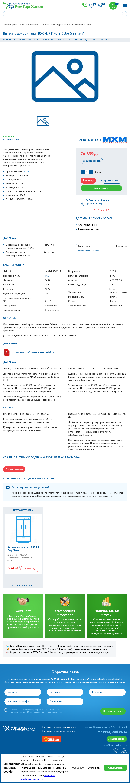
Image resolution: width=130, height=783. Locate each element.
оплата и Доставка (85, 39)
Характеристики (28, 39)
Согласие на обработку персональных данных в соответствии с (36, 711)
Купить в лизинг (101, 188)
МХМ (26, 171)
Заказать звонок (91, 160)
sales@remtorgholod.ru (109, 679)
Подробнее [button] (77, 767)
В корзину (88, 180)
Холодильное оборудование (55, 24)
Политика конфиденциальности (59, 727)
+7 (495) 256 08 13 (112, 732)
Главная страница (11, 24)
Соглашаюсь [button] (115, 768)
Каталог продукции (30, 24)
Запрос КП (103, 210)
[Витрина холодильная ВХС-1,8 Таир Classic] (23, 529)
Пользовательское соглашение (58, 731)
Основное (9, 39)
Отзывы (104, 39)
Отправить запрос (113, 711)
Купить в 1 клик (112, 180)
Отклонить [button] (94, 768)
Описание (47, 39)
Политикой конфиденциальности (45, 712)
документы (63, 39)
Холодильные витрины (81, 24)
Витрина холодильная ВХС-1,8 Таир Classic (23, 549)
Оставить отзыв (14, 469)
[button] (12, 585)
